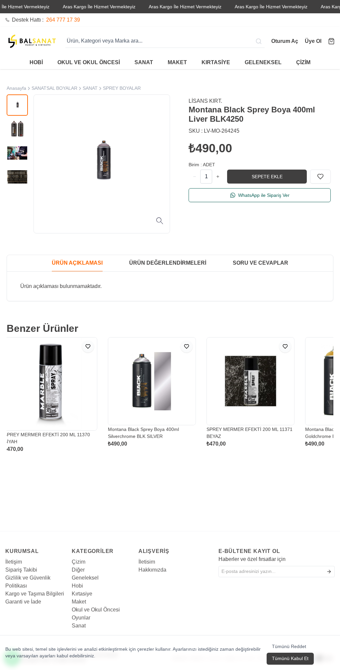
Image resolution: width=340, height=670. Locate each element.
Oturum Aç (284, 41)
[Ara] (259, 41)
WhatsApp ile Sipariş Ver (264, 195)
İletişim (13, 562)
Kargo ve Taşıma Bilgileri (34, 594)
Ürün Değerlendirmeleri (167, 263)
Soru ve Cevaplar (260, 263)
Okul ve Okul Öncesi (96, 609)
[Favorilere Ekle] (320, 177)
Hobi (77, 586)
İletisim (146, 562)
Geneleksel (85, 578)
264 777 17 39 (63, 20)
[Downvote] (218, 177)
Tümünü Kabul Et (290, 658)
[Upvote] (195, 177)
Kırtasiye (82, 594)
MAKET (177, 62)
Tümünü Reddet (289, 646)
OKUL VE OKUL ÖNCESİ (88, 62)
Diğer (78, 570)
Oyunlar (81, 617)
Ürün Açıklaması (77, 263)
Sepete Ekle (267, 176)
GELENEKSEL (263, 62)
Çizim (78, 562)
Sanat (79, 625)
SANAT (143, 62)
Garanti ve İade (23, 601)
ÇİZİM (303, 62)
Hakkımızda (152, 570)
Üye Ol (313, 41)
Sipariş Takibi (21, 570)
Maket (79, 601)
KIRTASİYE (216, 62)
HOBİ (36, 62)
